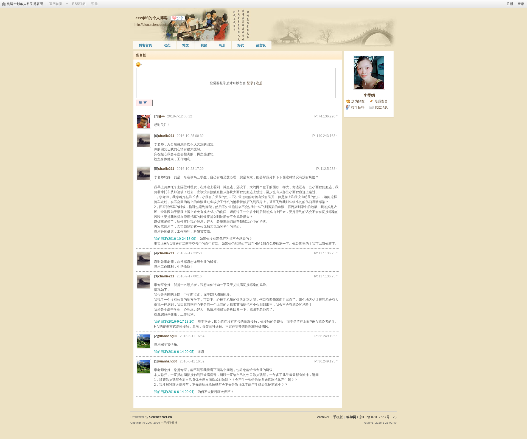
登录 (521, 4)
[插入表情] (139, 64)
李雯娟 (369, 95)
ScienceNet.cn (160, 417)
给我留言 (381, 101)
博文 (185, 45)
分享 (180, 18)
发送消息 (381, 107)
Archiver (323, 417)
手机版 (338, 417)
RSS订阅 (79, 4)
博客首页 (145, 45)
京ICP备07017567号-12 (377, 417)
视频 (204, 45)
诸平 (161, 116)
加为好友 (358, 101)
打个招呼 (358, 107)
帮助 (94, 4)
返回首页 (55, 4)
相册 (222, 45)
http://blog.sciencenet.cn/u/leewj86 (160, 24)
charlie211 (166, 136)
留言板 (261, 45)
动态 (167, 45)
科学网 (351, 417)
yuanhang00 (167, 336)
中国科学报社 (169, 422)
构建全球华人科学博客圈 (25, 4)
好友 (240, 45)
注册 (510, 4)
